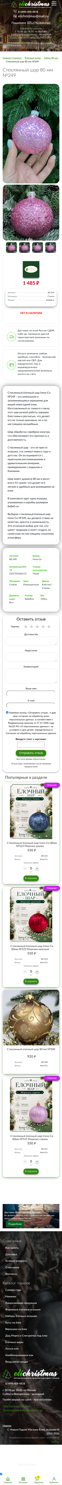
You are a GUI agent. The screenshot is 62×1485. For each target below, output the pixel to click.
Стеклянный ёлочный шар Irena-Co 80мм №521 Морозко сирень (31, 1138)
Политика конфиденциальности (22, 1410)
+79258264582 (41, 23)
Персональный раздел (16, 1406)
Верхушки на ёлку (16, 1329)
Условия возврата (16, 1261)
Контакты (11, 1274)
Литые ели (11, 1348)
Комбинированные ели (19, 1355)
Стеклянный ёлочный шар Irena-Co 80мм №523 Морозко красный (31, 948)
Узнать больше (26, 1464)
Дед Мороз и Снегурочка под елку (26, 1335)
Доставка (11, 1254)
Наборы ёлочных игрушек (21, 1316)
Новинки (10, 1296)
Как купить (12, 1248)
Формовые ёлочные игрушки (23, 1309)
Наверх (7, 1425)
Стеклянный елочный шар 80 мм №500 (31, 1049)
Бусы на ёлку (13, 1322)
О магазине (12, 1267)
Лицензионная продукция (21, 1303)
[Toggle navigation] (54, 3)
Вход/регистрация (16, 1361)
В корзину (31, 878)
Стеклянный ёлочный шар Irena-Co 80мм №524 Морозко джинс (32, 844)
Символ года (13, 1290)
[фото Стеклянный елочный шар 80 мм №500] (31, 1017)
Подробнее (15, 1224)
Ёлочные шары (14, 1342)
